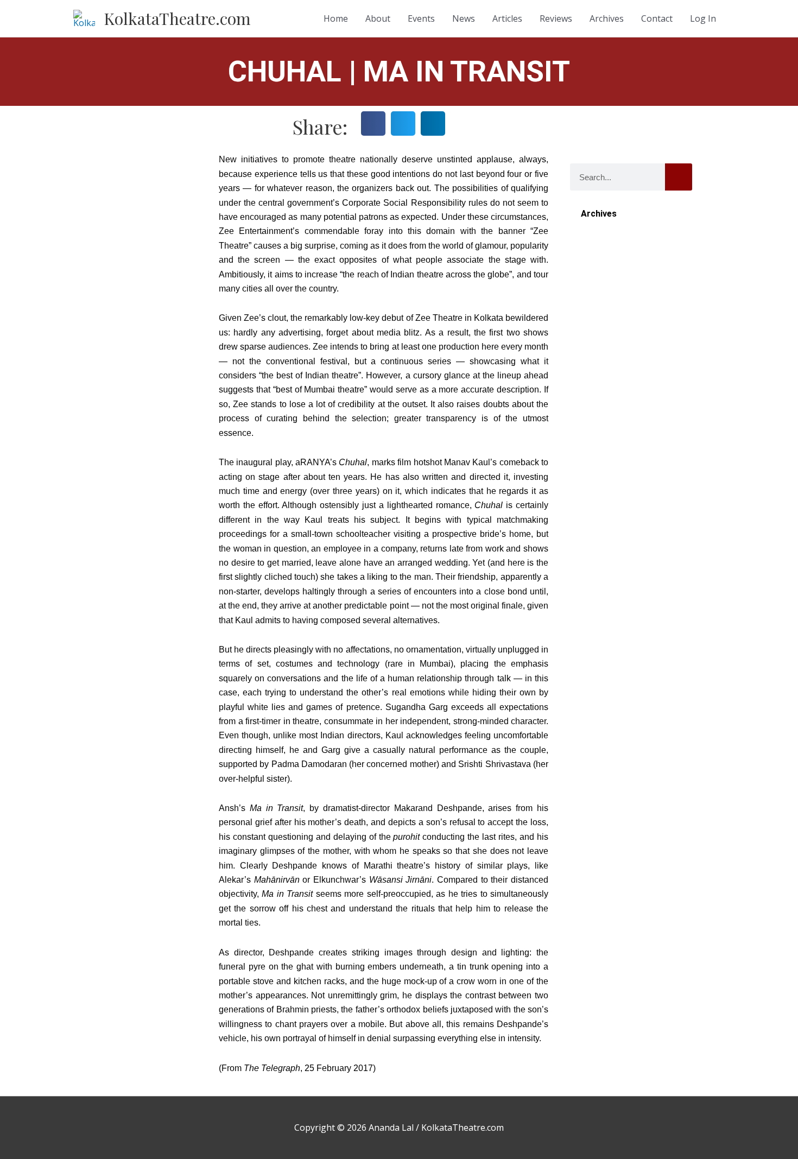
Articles (507, 18)
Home (336, 18)
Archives (607, 18)
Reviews (556, 18)
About (377, 18)
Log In (703, 18)
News (463, 18)
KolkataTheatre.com (177, 18)
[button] (373, 123)
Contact (657, 18)
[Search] (678, 177)
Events (421, 18)
